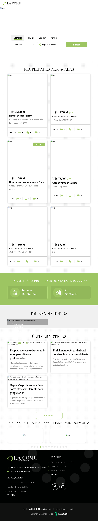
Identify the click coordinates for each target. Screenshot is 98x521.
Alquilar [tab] (30, 37)
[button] (36, 105)
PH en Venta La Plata (58, 470)
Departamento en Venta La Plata (62, 462)
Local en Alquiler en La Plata (18, 487)
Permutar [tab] (54, 37)
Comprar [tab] (18, 37)
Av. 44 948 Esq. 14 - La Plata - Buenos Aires (28, 467)
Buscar (76, 44)
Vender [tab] (42, 37)
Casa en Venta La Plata (59, 466)
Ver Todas (49, 415)
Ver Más (54, 474)
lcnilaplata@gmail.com (20, 471)
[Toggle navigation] (94, 5)
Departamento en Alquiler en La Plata (21, 483)
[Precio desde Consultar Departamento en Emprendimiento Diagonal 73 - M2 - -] (27, 320)
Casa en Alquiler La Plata (17, 491)
